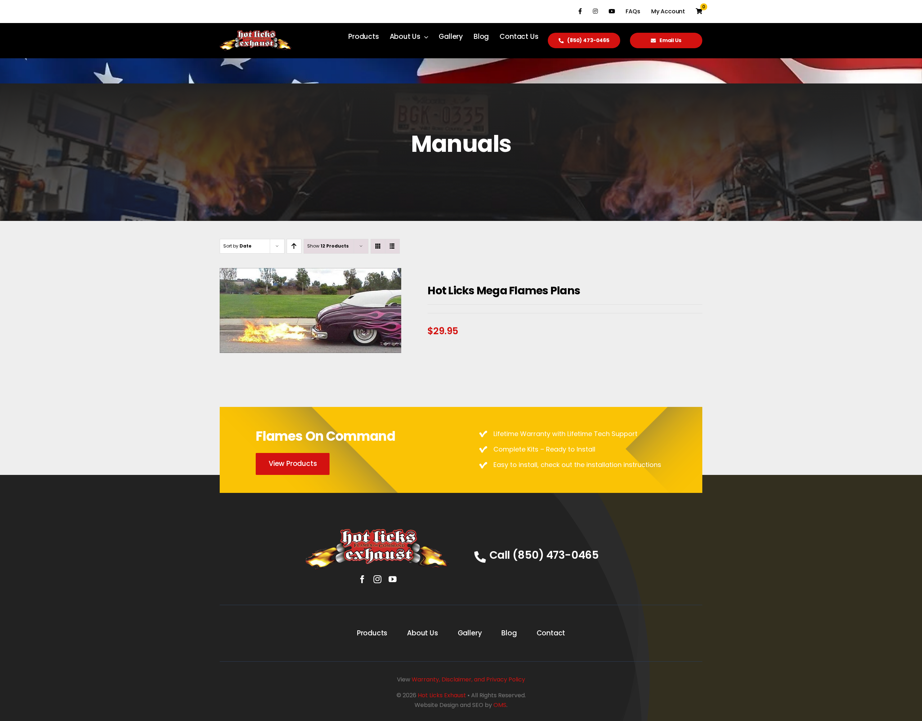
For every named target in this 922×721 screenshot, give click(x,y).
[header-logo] (377, 531)
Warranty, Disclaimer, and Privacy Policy (468, 679)
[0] (699, 11)
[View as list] (392, 246)
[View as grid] (378, 246)
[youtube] (393, 579)
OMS (499, 705)
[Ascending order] (294, 246)
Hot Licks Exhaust (442, 695)
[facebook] (362, 579)
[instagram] (377, 579)
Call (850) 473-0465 (544, 555)
